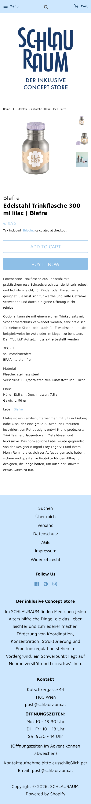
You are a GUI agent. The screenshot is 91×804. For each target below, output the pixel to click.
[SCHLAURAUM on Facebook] (36, 584)
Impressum (45, 550)
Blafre (18, 409)
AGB (45, 542)
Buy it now (45, 264)
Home (6, 108)
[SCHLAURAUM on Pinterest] (45, 584)
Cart (84, 6)
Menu (14, 6)
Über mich (45, 516)
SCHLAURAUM (64, 786)
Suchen (45, 508)
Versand (45, 525)
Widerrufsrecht (46, 559)
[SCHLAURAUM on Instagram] (54, 584)
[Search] (46, 8)
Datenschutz (45, 533)
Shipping (28, 230)
